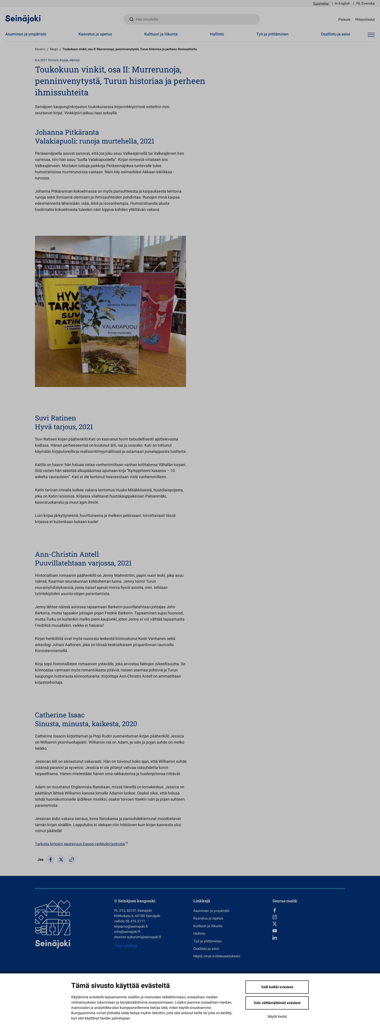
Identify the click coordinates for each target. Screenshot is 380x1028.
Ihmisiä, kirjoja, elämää (64, 60)
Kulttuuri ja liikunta (161, 34)
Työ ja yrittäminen (272, 34)
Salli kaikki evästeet (277, 987)
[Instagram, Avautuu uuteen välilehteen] (308, 917)
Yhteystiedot (365, 19)
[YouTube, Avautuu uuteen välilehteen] (308, 931)
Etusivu (40, 49)
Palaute (344, 19)
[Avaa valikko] (371, 35)
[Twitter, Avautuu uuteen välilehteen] (308, 924)
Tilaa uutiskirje (125, 946)
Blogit (54, 49)
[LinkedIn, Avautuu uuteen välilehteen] (308, 937)
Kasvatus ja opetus (95, 34)
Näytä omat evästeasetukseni (216, 956)
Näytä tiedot (277, 1016)
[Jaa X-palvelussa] (61, 859)
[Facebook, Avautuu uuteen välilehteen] (308, 910)
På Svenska (365, 3)
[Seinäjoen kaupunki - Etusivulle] (23, 19)
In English (342, 3)
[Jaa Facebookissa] (50, 859)
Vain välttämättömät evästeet (277, 1003)
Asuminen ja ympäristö (25, 34)
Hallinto (217, 34)
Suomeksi (321, 3)
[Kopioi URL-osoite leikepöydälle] (71, 859)
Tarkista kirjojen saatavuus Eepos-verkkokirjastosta (80, 844)
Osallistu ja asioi (335, 34)
